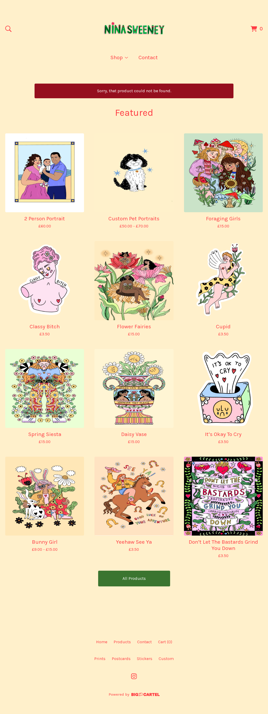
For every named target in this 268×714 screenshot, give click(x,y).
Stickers (144, 658)
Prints (99, 658)
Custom (166, 658)
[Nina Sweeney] (134, 29)
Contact (148, 57)
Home (101, 641)
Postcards (121, 658)
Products (122, 641)
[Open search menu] (8, 29)
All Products (134, 578)
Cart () (165, 641)
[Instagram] (134, 676)
